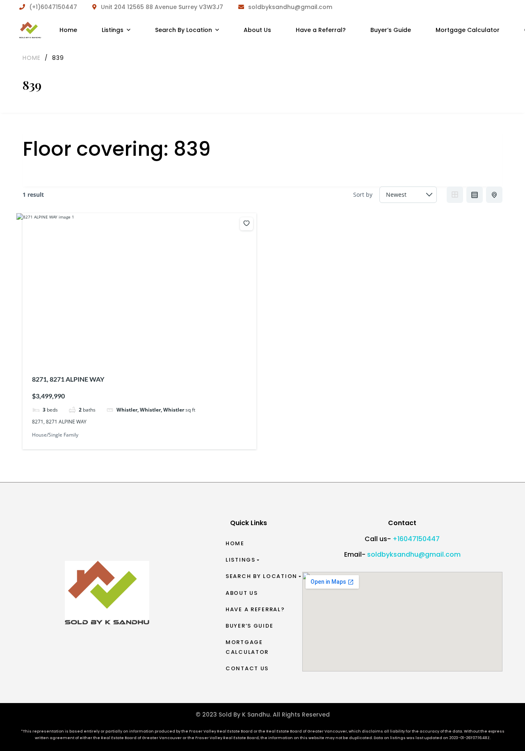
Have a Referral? (255, 609)
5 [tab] (148, 351)
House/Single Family (55, 434)
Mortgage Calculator (247, 647)
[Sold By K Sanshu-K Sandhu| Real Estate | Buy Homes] (30, 30)
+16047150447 (416, 539)
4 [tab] (140, 351)
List (474, 195)
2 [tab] (126, 351)
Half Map (494, 195)
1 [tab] (118, 351)
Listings (241, 560)
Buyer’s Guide (250, 626)
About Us (242, 593)
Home (235, 543)
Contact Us (247, 668)
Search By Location (261, 576)
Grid (455, 195)
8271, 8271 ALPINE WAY (68, 379)
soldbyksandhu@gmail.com (414, 554)
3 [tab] (133, 351)
